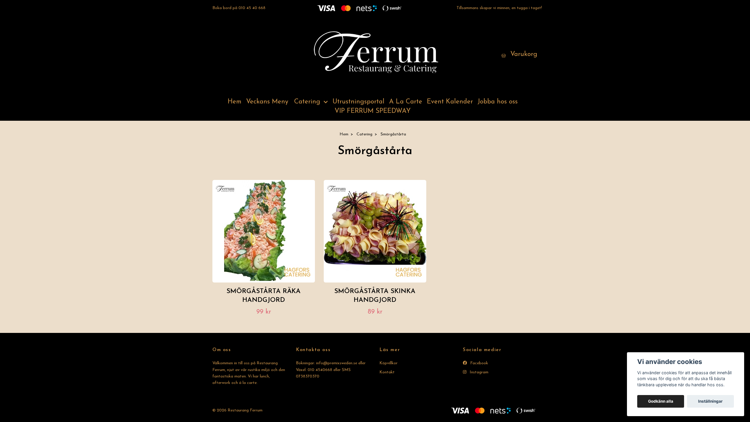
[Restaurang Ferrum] (375, 54)
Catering (307, 101)
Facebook (478, 363)
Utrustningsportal (358, 101)
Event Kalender (450, 101)
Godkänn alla (660, 401)
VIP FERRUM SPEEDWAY (373, 111)
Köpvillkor (388, 363)
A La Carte (405, 101)
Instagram (478, 372)
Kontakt (387, 372)
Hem (234, 101)
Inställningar (710, 401)
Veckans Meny (267, 101)
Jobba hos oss (498, 101)
